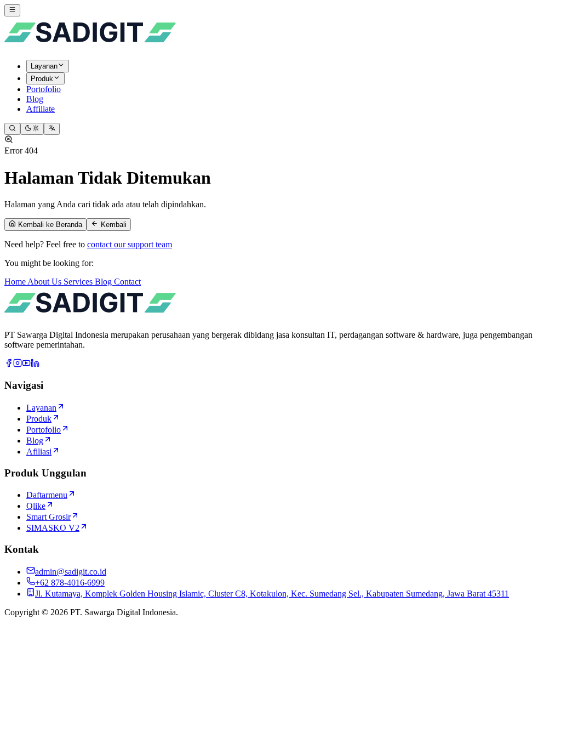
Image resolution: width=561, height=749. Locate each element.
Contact (127, 281)
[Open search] (12, 129)
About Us (45, 281)
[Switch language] (52, 129)
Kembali (113, 225)
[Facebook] (8, 364)
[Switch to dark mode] (32, 129)
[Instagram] (17, 364)
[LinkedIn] (35, 364)
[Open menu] (12, 10)
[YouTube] (26, 364)
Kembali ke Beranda (49, 225)
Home (15, 281)
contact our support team (129, 244)
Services (79, 281)
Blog (104, 281)
